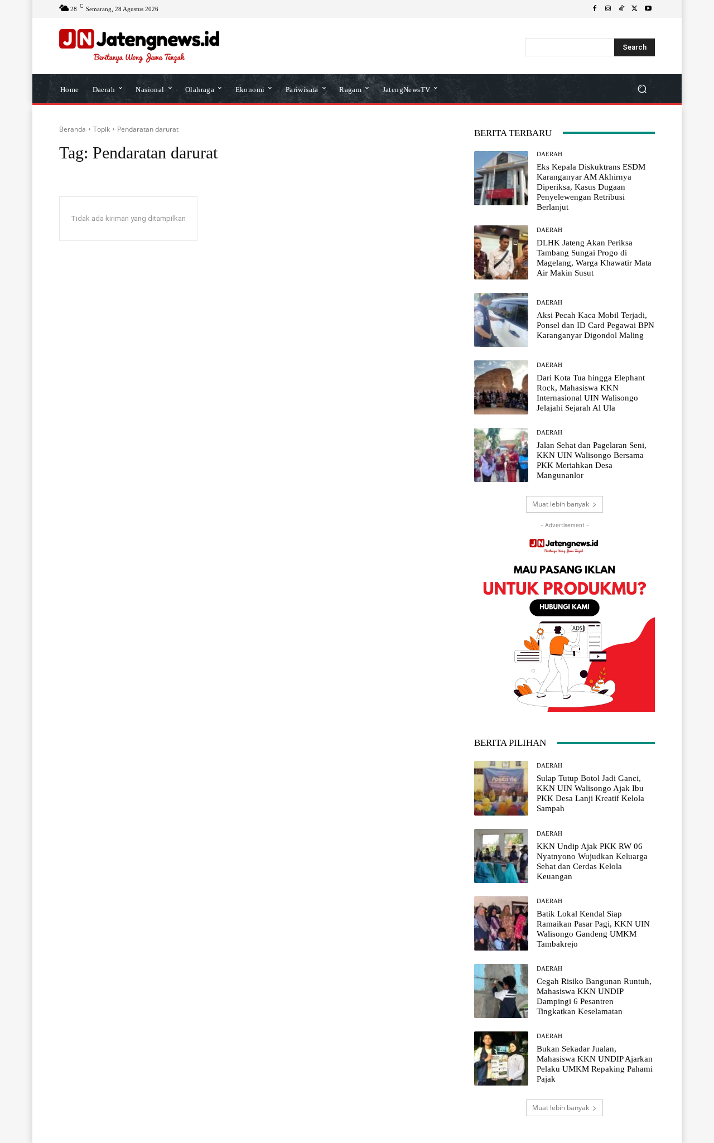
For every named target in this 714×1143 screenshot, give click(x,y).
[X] (634, 9)
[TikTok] (621, 9)
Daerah (549, 154)
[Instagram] (608, 9)
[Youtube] (648, 9)
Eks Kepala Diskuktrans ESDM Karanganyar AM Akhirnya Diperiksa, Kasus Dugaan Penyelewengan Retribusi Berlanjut (591, 186)
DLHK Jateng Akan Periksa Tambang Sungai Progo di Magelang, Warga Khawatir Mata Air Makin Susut (594, 257)
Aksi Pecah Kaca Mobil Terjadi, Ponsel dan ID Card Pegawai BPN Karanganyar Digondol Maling (595, 325)
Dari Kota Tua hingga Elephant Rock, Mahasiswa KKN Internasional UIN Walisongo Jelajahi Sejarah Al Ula (591, 392)
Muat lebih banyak (560, 504)
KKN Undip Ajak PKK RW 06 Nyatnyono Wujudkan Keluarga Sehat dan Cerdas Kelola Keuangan (592, 861)
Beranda (72, 129)
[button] (642, 88)
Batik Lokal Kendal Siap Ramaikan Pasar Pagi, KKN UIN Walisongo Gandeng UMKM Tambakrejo (593, 928)
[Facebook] (594, 9)
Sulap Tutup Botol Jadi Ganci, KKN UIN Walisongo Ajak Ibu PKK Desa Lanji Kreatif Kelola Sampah (590, 793)
